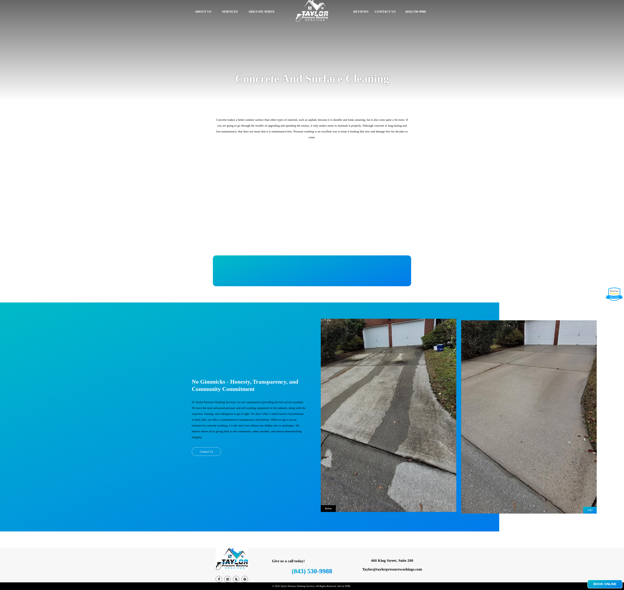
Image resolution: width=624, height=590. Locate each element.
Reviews (360, 11)
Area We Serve (261, 11)
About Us (203, 11)
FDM (347, 586)
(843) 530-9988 (415, 11)
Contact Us (385, 11)
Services (230, 11)
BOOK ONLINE (604, 584)
